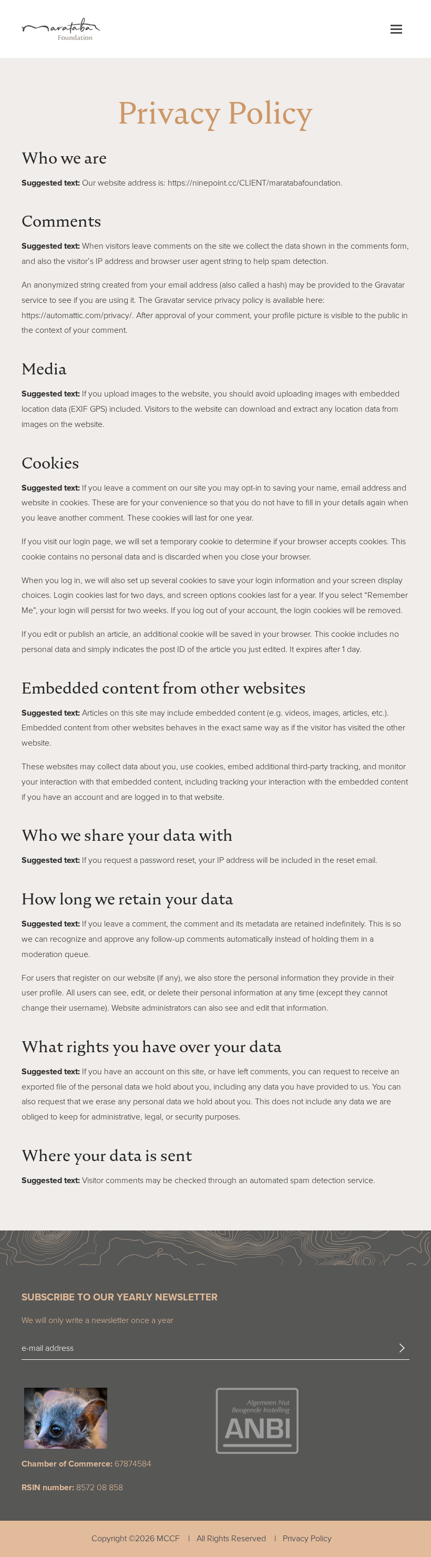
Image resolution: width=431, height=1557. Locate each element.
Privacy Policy (307, 1538)
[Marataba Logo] (61, 29)
